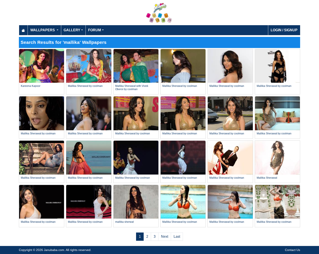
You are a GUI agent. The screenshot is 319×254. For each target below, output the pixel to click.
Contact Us (292, 250)
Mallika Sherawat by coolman (85, 85)
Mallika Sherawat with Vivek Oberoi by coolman (131, 87)
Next (164, 236)
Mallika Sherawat (267, 177)
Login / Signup (284, 30)
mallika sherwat (124, 221)
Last (177, 236)
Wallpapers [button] (43, 30)
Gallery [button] (72, 30)
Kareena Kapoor (30, 85)
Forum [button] (94, 30)
